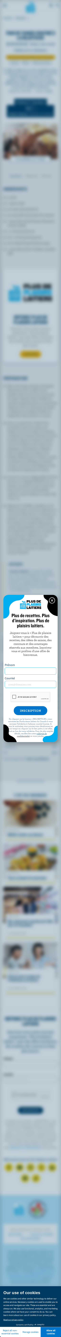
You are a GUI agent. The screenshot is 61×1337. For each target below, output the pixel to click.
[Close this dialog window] (52, 600)
